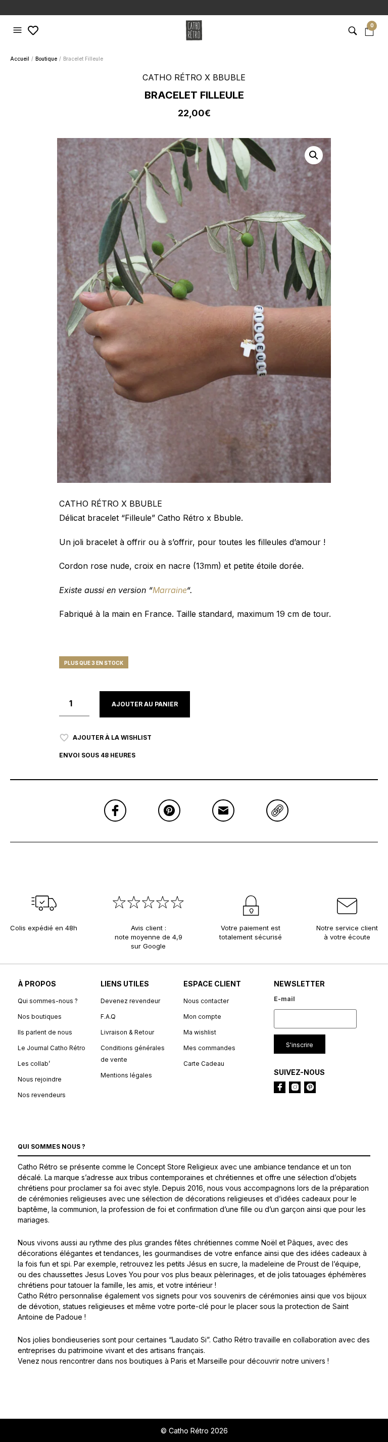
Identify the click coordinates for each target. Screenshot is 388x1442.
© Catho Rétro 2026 (194, 1430)
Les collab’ (34, 1063)
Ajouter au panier (145, 704)
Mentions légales (126, 1075)
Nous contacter (206, 1001)
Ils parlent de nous (45, 1032)
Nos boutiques (40, 1016)
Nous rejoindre (40, 1079)
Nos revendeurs (42, 1095)
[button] (19, 30)
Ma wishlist (199, 1032)
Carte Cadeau (203, 1063)
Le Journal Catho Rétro (51, 1048)
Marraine (169, 590)
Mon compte (202, 1016)
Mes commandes (209, 1048)
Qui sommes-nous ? (48, 1001)
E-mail (284, 999)
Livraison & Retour (127, 1032)
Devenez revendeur (130, 1001)
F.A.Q (108, 1016)
